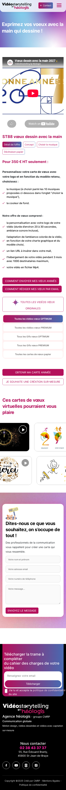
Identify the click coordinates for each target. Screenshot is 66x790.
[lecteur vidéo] (7, 429)
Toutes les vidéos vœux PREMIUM (33, 327)
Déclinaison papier (13, 151)
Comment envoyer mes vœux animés (30, 281)
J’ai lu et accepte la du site (37, 692)
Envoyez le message (22, 610)
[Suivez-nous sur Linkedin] (26, 765)
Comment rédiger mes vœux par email (32, 289)
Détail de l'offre (12, 144)
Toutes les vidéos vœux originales (37, 305)
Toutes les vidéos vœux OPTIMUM (33, 318)
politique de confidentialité (49, 690)
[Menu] (59, 6)
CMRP (37, 780)
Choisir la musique (47, 144)
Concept (29, 144)
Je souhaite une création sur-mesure (33, 381)
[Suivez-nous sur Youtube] (16, 765)
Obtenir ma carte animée (33, 372)
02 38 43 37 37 (33, 748)
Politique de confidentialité (33, 784)
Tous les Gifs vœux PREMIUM (33, 345)
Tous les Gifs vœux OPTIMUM (33, 336)
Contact (47, 5)
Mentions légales (51, 780)
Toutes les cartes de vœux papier (33, 354)
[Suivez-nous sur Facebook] (6, 765)
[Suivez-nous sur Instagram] (36, 765)
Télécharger (33, 683)
